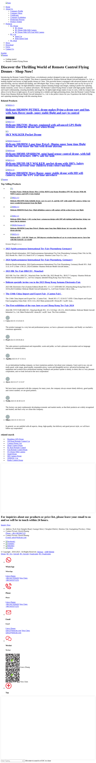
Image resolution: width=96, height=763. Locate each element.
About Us (9, 9)
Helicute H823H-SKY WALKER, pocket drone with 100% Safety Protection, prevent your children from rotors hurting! (45, 164)
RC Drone (14, 26)
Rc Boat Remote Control (16, 448)
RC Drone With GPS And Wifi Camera (29, 32)
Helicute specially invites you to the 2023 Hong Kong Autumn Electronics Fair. (43, 282)
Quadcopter (34, 554)
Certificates (14, 15)
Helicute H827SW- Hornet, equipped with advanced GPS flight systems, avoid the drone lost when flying (43, 126)
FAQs (8, 47)
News (8, 43)
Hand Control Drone (15, 445)
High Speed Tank (21, 39)
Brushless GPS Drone (15, 439)
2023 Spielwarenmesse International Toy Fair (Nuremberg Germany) (39, 248)
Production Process (17, 20)
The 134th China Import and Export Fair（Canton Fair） (34, 293)
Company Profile (16, 11)
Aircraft (16, 554)
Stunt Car (18, 36)
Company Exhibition (18, 17)
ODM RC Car (12, 458)
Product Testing (16, 22)
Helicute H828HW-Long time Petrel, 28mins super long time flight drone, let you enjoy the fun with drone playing (46, 145)
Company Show (16, 13)
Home (8, 7)
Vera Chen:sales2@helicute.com (18, 632)
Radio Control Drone (15, 460)
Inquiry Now (6, 525)
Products (9, 24)
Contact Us (10, 49)
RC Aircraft (24, 554)
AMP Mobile (49, 552)
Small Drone (12, 454)
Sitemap (40, 552)
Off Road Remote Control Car (18, 441)
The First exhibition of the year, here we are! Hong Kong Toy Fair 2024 (40, 305)
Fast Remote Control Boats (17, 450)
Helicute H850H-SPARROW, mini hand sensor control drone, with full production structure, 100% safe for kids (48, 154)
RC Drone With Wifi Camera (26, 30)
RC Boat (13, 41)
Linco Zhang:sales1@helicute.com (13, 629)
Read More (10, 118)
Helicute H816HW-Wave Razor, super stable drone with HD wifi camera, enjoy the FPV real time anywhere (44, 174)
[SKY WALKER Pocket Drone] (7, 131)
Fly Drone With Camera (16, 452)
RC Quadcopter (45, 554)
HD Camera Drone (14, 456)
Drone (3, 554)
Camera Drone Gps (14, 443)
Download (9, 45)
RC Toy (9, 554)
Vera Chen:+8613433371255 (17, 579)
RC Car (13, 34)
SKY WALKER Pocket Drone (23, 134)
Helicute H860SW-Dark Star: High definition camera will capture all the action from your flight (47, 210)
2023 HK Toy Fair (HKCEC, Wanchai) (24, 271)
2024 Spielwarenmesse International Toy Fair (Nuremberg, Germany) (39, 260)
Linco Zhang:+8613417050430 (12, 577)
